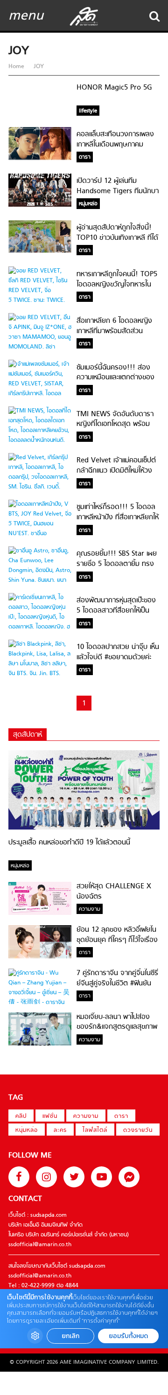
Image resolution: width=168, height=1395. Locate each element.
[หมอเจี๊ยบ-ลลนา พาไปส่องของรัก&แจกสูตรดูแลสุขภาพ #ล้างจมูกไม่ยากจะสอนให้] (39, 1044)
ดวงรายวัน (138, 1130)
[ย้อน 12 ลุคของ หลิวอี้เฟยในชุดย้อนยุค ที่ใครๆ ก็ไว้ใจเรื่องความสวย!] (39, 957)
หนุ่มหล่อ (26, 1130)
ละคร (60, 1130)
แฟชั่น (49, 1116)
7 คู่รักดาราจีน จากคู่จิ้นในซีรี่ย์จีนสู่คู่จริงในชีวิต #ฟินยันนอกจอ (117, 983)
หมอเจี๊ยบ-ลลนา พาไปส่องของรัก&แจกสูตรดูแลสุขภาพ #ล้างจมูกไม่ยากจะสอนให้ (117, 1027)
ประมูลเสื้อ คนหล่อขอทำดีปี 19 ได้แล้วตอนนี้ (69, 842)
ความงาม (85, 1116)
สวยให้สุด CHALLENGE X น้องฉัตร (114, 891)
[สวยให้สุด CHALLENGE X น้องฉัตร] (39, 913)
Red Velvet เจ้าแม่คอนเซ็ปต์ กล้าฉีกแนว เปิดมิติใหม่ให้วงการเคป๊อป (116, 471)
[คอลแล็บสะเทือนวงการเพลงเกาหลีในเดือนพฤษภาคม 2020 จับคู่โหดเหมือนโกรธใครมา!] (39, 158)
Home (17, 66)
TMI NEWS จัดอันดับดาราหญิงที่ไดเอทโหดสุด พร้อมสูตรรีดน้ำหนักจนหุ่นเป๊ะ (115, 424)
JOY (38, 66)
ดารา (121, 1116)
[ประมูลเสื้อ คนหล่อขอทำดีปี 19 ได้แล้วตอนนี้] (84, 828)
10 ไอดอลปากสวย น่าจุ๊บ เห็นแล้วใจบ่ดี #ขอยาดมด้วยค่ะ (118, 652)
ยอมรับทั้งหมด (128, 1336)
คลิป (21, 1116)
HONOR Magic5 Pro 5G (114, 87)
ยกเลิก (70, 1336)
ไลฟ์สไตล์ (95, 1130)
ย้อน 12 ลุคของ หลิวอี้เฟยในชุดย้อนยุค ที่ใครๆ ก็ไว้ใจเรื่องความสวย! (117, 940)
